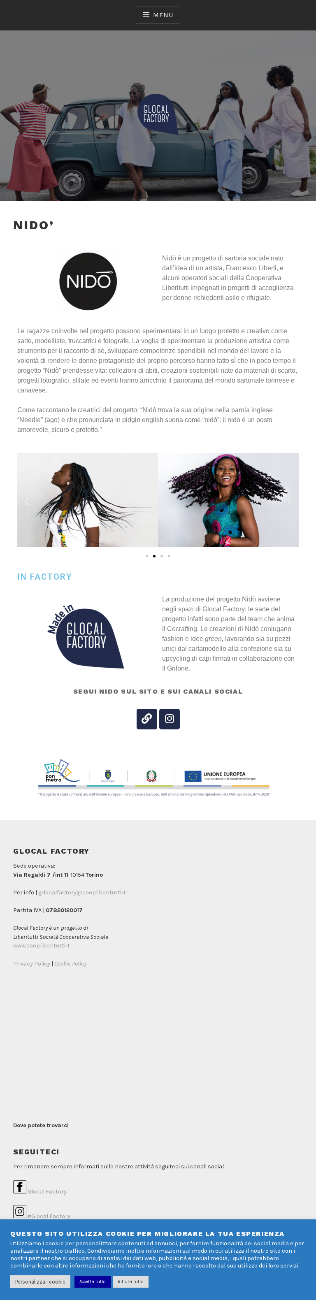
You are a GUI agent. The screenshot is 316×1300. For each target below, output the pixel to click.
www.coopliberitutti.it (41, 945)
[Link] (147, 719)
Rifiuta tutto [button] (131, 1281)
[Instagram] (169, 719)
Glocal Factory (46, 1191)
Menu (163, 15)
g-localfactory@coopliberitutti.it (82, 892)
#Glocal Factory (48, 1216)
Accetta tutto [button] (92, 1281)
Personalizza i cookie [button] (40, 1282)
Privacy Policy (31, 963)
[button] (26, 501)
